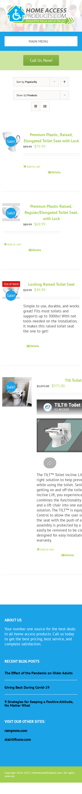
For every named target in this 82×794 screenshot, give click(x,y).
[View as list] (44, 106)
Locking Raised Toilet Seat (51, 284)
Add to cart (33, 167)
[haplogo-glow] (41, 5)
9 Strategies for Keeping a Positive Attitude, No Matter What (39, 703)
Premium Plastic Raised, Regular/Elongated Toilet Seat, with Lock (51, 212)
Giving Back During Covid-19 (27, 687)
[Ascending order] (64, 81)
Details (55, 172)
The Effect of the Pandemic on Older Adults (39, 673)
